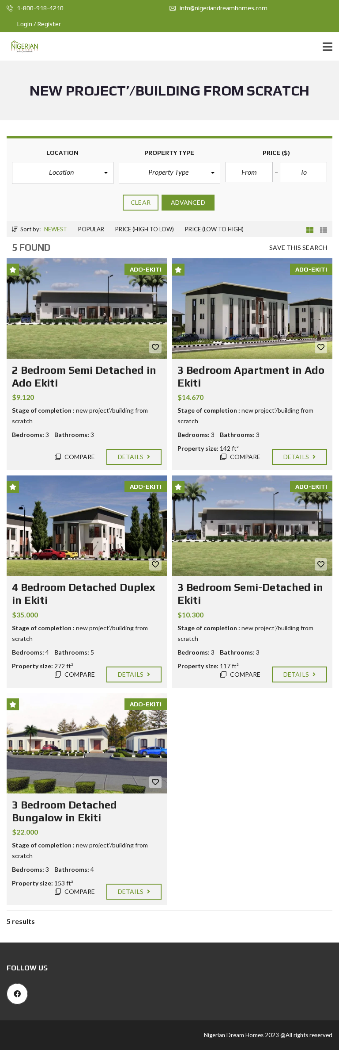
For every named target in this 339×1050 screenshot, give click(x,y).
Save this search (298, 247)
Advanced (188, 202)
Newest (55, 229)
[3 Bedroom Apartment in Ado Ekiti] (252, 308)
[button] (62, 173)
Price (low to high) (214, 229)
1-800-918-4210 (39, 7)
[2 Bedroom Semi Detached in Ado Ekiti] (87, 308)
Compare (79, 456)
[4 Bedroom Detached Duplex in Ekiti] (87, 525)
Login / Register (39, 23)
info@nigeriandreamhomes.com (222, 7)
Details (131, 456)
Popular (91, 229)
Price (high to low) (144, 229)
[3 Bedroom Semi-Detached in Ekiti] (252, 525)
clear (141, 202)
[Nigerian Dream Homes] (21, 46)
